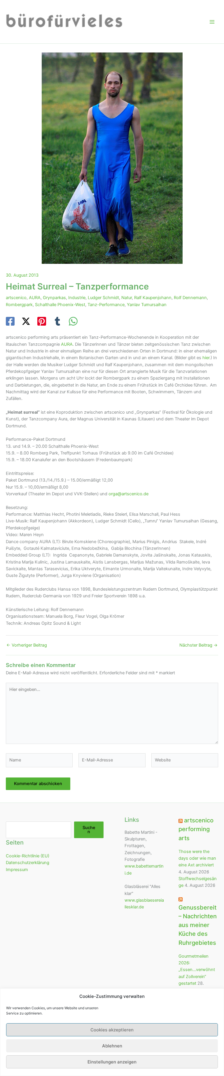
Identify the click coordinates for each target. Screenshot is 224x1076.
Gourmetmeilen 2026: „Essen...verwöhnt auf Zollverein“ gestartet (196, 970)
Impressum (17, 869)
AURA (35, 297)
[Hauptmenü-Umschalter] (212, 22)
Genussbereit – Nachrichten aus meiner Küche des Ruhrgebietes (197, 925)
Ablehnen (112, 1046)
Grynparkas (54, 297)
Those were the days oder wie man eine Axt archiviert (197, 858)
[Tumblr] (57, 321)
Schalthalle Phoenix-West (60, 304)
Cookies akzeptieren (112, 1030)
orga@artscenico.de (128, 493)
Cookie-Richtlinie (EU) (27, 856)
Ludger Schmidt (103, 297)
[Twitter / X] (26, 321)
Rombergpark (19, 304)
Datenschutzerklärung (27, 862)
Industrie (76, 297)
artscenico (16, 297)
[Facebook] (10, 321)
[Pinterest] (41, 321)
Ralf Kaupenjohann (153, 297)
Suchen (89, 830)
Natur (126, 297)
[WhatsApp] (73, 321)
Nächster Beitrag (198, 645)
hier (205, 357)
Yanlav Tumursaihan (147, 304)
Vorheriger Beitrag (26, 645)
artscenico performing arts (196, 829)
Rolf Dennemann (190, 297)
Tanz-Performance (106, 304)
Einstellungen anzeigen (112, 1062)
